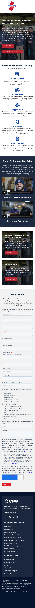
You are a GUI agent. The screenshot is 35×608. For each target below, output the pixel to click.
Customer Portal (9, 560)
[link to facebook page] (6, 517)
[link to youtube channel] (17, 517)
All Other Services (10, 551)
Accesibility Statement (17, 592)
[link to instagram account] (10, 517)
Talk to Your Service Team (12, 51)
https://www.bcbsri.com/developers (11, 588)
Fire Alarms (8, 527)
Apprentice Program (10, 571)
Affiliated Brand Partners (12, 568)
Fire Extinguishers (10, 532)
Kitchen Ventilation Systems (13, 538)
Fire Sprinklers (9, 529)
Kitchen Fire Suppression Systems (15, 535)
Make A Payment (9, 562)
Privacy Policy (5, 592)
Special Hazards (9, 549)
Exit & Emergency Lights (12, 546)
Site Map (28, 592)
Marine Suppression (10, 543)
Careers (6, 565)
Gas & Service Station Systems (14, 540)
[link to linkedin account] (13, 517)
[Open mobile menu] (32, 6)
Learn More (7, 46)
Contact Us (7, 573)
